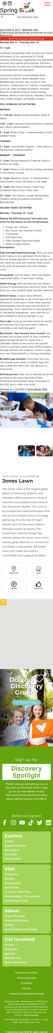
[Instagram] (13, 822)
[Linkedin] (48, 822)
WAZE (38, 573)
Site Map (26, 988)
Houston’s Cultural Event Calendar (26, 993)
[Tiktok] (31, 822)
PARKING (14, 588)
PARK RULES (38, 588)
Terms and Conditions (26, 972)
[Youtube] (22, 822)
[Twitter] (40, 822)
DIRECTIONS (13, 573)
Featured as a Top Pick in (13, 389)
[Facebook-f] (4, 822)
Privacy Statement (26, 977)
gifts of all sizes (31, 1015)
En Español (26, 983)
